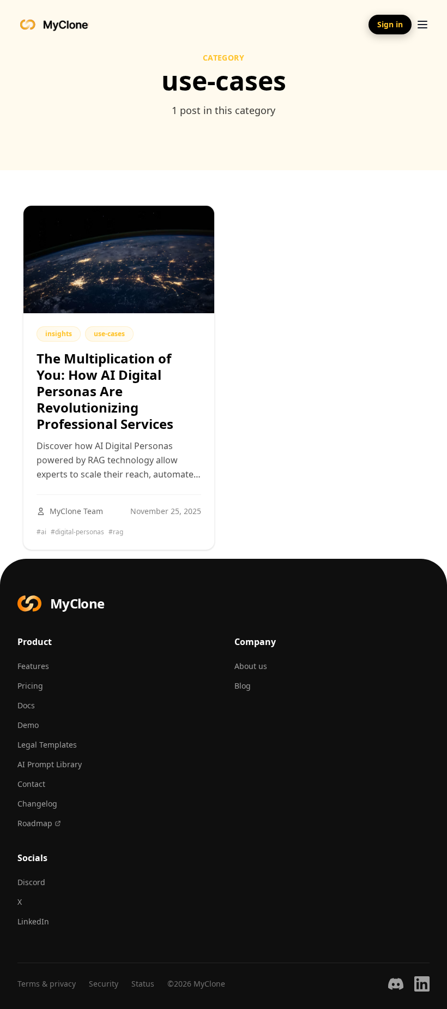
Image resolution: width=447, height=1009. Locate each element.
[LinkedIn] (422, 984)
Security (103, 983)
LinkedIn (33, 921)
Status (142, 983)
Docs (26, 705)
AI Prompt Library (49, 764)
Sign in (390, 24)
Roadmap (34, 823)
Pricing (30, 685)
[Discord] (395, 984)
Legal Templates (47, 744)
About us (250, 666)
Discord (31, 882)
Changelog (37, 803)
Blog (242, 685)
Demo (28, 725)
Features (33, 666)
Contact (31, 784)
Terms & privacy (46, 983)
